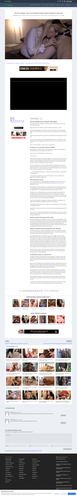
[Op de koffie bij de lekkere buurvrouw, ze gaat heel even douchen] (43, 319)
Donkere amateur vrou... (52, 324)
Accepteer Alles (71, 493)
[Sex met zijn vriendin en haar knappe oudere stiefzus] (30, 381)
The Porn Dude (21, 459)
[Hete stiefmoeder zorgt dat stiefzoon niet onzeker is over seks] (30, 367)
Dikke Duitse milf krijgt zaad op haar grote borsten (30, 360)
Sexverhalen (52, 4)
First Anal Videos (22, 462)
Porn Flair (34, 470)
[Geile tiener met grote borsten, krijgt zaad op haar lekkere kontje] (13, 367)
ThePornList (21, 476)
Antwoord (63, 415)
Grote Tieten (31, 15)
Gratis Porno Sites (9, 464)
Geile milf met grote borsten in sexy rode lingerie (63, 479)
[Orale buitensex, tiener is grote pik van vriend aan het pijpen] (63, 367)
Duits (22, 120)
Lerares (39, 15)
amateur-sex (34, 459)
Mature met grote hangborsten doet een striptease (63, 465)
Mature (46, 4)
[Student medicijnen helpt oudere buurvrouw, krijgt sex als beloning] (46, 367)
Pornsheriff (7, 481)
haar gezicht (64, 271)
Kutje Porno (34, 466)
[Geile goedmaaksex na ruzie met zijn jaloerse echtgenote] (46, 395)
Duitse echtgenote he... (34, 324)
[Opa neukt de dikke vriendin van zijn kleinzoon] (30, 395)
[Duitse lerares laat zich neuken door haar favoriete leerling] (43, 303)
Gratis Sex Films (8, 459)
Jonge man (35, 15)
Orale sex (48, 15)
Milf (42, 4)
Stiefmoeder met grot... (61, 324)
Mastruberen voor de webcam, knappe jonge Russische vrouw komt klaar (13, 360)
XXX (6, 478)
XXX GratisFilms (22, 478)
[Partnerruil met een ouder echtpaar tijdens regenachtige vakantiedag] (13, 381)
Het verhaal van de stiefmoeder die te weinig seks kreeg (63, 482)
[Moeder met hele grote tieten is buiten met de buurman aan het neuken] (63, 353)
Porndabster (21, 472)
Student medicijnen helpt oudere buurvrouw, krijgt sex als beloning (45, 374)
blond (16, 120)
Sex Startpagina (8, 474)
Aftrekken (24, 15)
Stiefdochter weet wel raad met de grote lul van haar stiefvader (62, 388)
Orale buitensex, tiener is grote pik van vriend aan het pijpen (63, 374)
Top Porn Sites (35, 476)
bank (13, 120)
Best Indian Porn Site (36, 461)
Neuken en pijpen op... (17, 324)
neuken (36, 238)
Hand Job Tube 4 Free (9, 466)
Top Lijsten (68, 4)
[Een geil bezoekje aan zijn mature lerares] (52, 303)
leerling (22, 121)
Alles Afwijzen (64, 493)
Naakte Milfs (21, 468)
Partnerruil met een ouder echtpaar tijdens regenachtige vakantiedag (13, 388)
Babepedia (21, 461)
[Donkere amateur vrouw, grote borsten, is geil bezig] (52, 319)
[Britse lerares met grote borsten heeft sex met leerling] (61, 303)
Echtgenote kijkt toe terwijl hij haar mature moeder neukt (46, 360)
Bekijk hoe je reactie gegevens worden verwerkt (32, 450)
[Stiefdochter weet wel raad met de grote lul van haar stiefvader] (63, 381)
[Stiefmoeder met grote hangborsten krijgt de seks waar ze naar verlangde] (61, 319)
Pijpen (52, 15)
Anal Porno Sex (8, 461)
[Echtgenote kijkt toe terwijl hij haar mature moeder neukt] (46, 353)
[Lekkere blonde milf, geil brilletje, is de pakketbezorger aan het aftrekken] (63, 395)
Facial (27, 15)
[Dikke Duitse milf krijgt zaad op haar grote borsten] (30, 353)
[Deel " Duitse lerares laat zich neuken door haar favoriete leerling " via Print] (42, 291)
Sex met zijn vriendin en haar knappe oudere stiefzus (30, 388)
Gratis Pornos (21, 464)
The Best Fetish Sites (9, 476)
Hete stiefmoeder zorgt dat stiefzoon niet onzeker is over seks (30, 374)
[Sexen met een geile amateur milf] (46, 381)
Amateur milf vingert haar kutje (61, 461)
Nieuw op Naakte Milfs (62, 457)
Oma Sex (7, 470)
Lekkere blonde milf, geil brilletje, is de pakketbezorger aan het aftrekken (63, 402)
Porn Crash (21, 470)
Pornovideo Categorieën (35, 4)
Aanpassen (56, 493)
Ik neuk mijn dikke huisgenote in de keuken (13, 402)
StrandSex (34, 474)
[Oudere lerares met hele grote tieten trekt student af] (17, 303)
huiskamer (15, 121)
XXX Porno (34, 478)
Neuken (45, 15)
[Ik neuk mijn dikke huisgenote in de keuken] (13, 395)
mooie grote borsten (54, 182)
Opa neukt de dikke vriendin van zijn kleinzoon (30, 402)
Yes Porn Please (8, 480)
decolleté (18, 120)
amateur (19, 15)
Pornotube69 (34, 472)
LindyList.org (8, 468)
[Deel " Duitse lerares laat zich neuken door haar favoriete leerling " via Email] (40, 291)
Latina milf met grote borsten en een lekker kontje (64, 489)
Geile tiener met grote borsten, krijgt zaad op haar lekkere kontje (13, 374)
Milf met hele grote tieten (60, 458)
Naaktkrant (34, 468)
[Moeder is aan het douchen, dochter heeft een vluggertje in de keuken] (25, 319)
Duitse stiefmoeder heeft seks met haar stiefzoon (63, 472)
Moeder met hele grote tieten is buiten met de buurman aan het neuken (63, 360)
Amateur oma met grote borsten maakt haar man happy (63, 468)
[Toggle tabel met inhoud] (40, 119)
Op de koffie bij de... (43, 324)
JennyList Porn (21, 466)
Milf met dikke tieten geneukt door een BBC (64, 485)
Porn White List (8, 472)
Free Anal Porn (35, 462)
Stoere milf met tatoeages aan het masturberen (62, 475)
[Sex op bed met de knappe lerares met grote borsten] (25, 303)
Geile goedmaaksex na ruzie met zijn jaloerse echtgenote (46, 402)
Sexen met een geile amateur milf (45, 387)
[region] (38, 493)
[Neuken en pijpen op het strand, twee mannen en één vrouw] (17, 319)
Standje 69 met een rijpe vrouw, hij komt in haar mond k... (21, 1)
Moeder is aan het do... (25, 324)
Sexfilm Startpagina (22, 474)
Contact (58, 4)
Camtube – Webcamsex (10, 462)
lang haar (19, 121)
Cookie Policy (32, 494)
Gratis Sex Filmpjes (35, 464)
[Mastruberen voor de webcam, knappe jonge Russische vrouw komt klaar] (13, 353)
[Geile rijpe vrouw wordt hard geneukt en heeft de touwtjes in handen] (34, 303)
